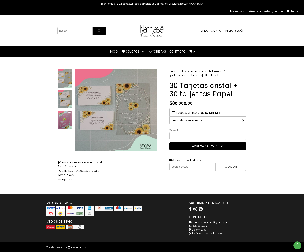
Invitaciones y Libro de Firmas (201, 71)
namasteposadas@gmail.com (210, 222)
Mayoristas (157, 51)
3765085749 (199, 225)
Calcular (231, 167)
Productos (130, 51)
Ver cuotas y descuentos (187, 120)
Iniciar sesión (234, 30)
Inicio (113, 51)
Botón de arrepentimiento (206, 233)
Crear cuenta (211, 30)
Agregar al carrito (208, 146)
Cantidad (173, 130)
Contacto (177, 51)
